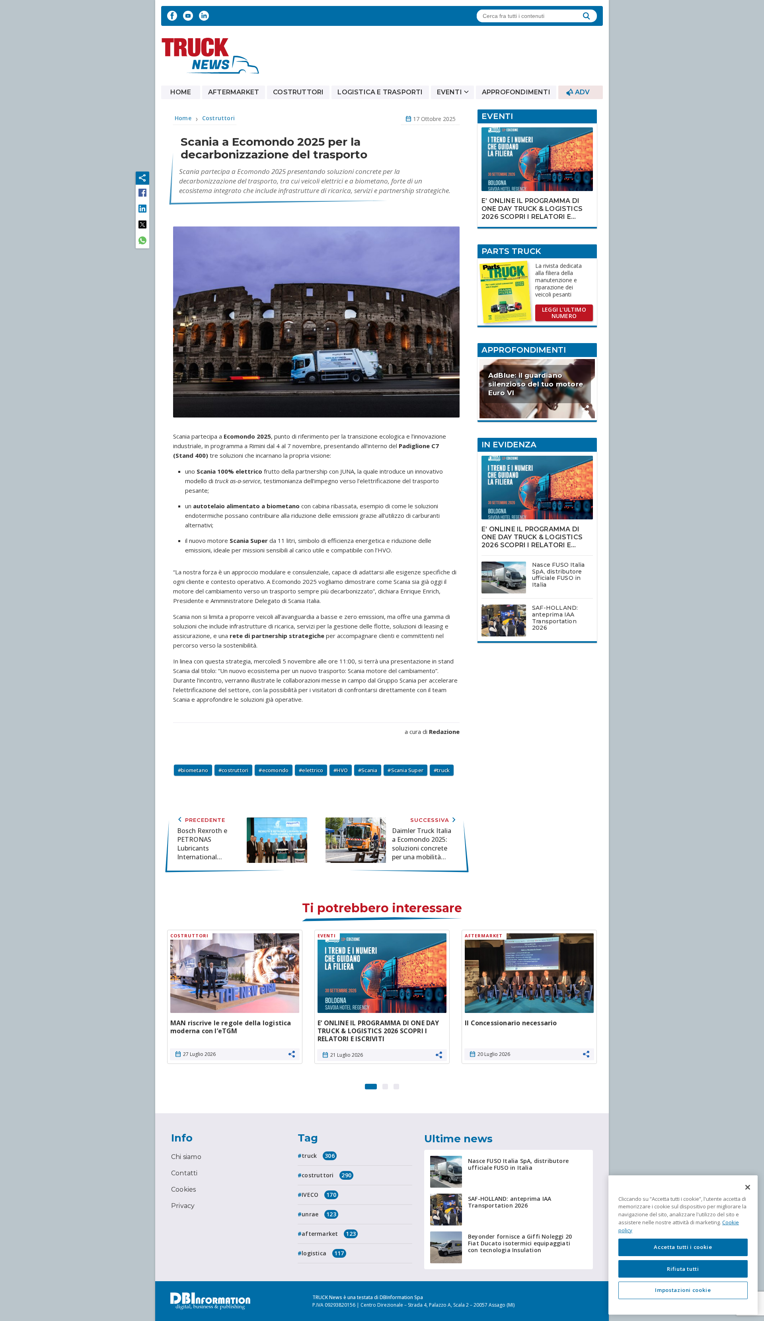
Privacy (183, 1206)
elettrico (312, 770)
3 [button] (396, 1084)
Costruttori (298, 92)
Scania (369, 770)
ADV (582, 92)
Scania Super (407, 770)
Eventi (449, 92)
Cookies (183, 1189)
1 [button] (371, 1084)
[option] (234, 1000)
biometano (194, 770)
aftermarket (329, 1233)
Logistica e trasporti (380, 92)
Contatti (184, 1173)
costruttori (235, 770)
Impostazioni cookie (683, 1290)
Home (180, 92)
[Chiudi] (747, 1187)
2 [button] (385, 1084)
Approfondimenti (516, 92)
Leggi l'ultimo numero (564, 313)
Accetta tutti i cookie (683, 1247)
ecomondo (275, 770)
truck (443, 770)
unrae (319, 1214)
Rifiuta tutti (683, 1268)
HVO (342, 770)
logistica (323, 1253)
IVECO (319, 1194)
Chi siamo (186, 1157)
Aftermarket (233, 92)
